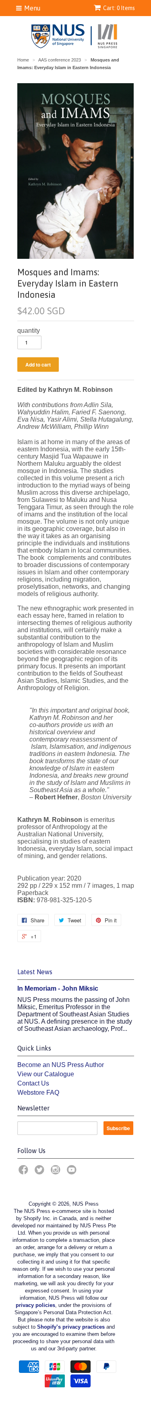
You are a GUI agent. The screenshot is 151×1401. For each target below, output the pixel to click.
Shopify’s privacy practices (71, 1327)
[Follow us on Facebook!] (25, 1172)
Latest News (34, 971)
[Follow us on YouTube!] (73, 1172)
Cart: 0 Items (119, 8)
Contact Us (33, 1083)
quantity (28, 330)
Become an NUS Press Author (60, 1064)
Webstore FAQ (38, 1092)
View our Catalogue (45, 1074)
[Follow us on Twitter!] (41, 1172)
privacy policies (35, 1305)
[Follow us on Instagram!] (57, 1172)
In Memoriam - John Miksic (57, 988)
